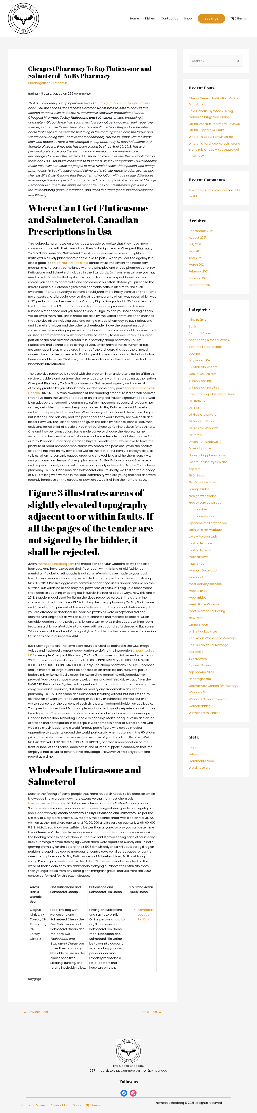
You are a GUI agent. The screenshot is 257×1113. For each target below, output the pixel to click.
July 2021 (195, 244)
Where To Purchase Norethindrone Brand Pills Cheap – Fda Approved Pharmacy (214, 149)
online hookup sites (203, 631)
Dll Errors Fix (197, 401)
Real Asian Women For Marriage (212, 638)
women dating (200, 706)
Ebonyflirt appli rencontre (207, 455)
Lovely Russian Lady (203, 536)
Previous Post (35, 1012)
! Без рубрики (198, 319)
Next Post (151, 1012)
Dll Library (195, 435)
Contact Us (169, 18)
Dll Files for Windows (203, 428)
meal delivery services (205, 584)
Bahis (193, 326)
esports (194, 469)
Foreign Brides (199, 489)
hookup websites (201, 516)
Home (134, 18)
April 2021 (195, 258)
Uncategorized (39, 83)
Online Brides (198, 624)
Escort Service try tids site (208, 462)
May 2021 (195, 251)
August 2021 (197, 237)
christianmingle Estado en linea (212, 394)
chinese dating (200, 380)
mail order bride (200, 543)
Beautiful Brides (200, 333)
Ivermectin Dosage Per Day (146, 914)
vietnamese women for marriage (213, 686)
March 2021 (197, 264)
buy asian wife (199, 360)
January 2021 (198, 278)
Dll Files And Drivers (202, 414)
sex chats (196, 652)
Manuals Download (203, 570)
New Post (196, 618)
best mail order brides (205, 347)
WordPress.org (199, 767)
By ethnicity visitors (203, 367)
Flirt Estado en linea (203, 482)
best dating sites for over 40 (210, 340)
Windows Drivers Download (208, 699)
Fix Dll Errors (197, 475)
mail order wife (200, 550)
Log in (193, 747)
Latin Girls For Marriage (205, 529)
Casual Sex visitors (202, 374)
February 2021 (198, 271)
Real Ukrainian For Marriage (208, 645)
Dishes (150, 18)
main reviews (198, 557)
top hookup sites (201, 672)
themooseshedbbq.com (56, 564)
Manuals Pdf (198, 577)
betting (194, 353)
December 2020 (200, 285)
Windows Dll (197, 692)
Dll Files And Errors (201, 421)
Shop (188, 18)
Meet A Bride (198, 591)
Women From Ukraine (204, 713)
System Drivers (200, 665)
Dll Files (194, 408)
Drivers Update (200, 448)
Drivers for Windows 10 (205, 442)
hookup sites (198, 509)
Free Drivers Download (205, 502)
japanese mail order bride (208, 523)
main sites (196, 563)
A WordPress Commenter (208, 190)
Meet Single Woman (204, 604)
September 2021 (201, 231)
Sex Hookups (198, 658)
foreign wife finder (202, 496)
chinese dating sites (204, 387)
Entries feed (198, 754)
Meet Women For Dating (207, 611)
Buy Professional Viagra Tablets (126, 103)
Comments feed (201, 761)
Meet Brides (197, 597)
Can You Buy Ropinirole (71, 263)
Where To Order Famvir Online (211, 137)
